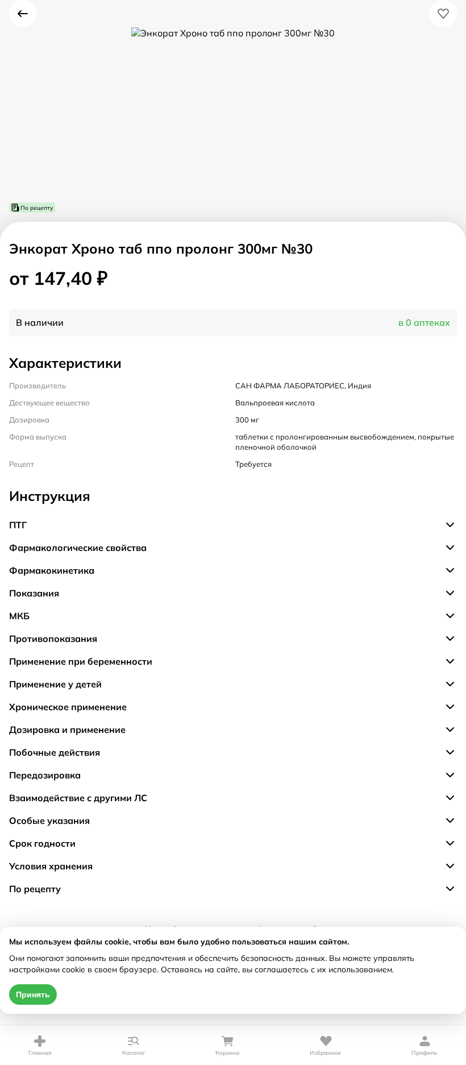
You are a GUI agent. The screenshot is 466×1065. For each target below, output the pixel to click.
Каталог (133, 1052)
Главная (40, 1052)
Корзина (227, 1052)
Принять (33, 994)
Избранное (325, 1052)
